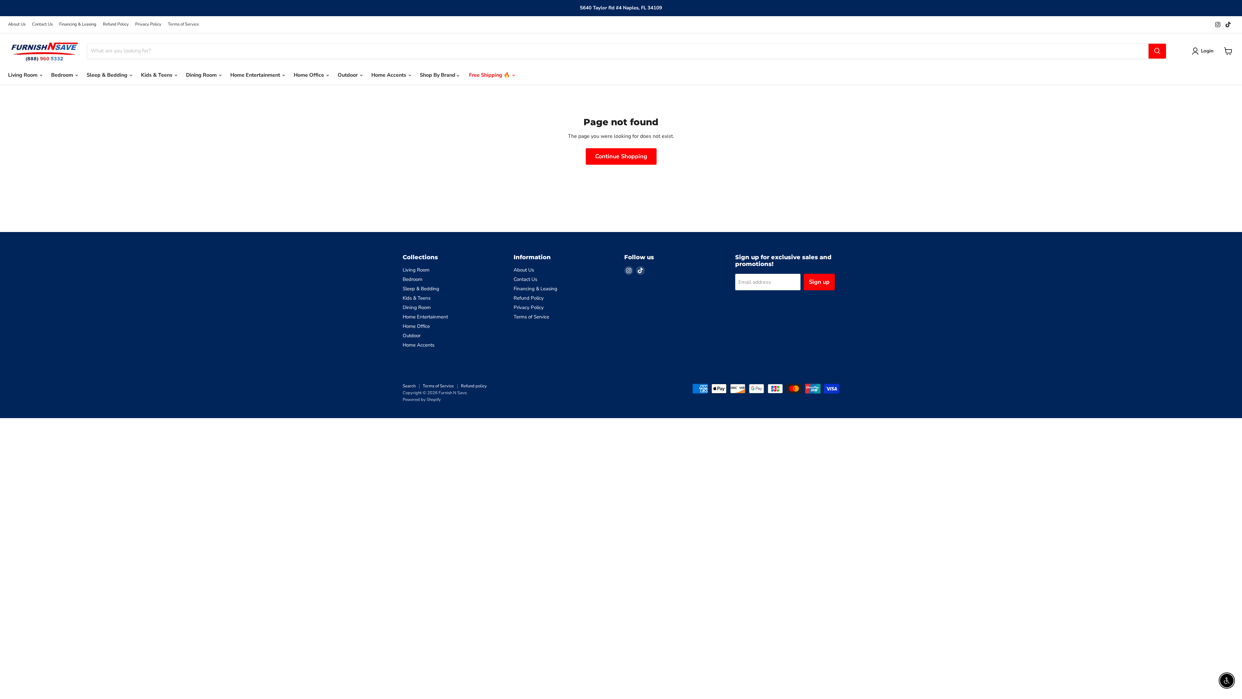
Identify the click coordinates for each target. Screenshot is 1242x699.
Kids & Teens (157, 75)
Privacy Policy (148, 24)
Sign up (819, 282)
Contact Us (42, 24)
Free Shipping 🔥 (490, 75)
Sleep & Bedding (108, 75)
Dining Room (202, 75)
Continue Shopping (621, 156)
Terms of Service (183, 24)
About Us (17, 24)
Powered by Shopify (422, 400)
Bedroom (62, 75)
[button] (1204, 51)
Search (409, 386)
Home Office (309, 75)
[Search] (1157, 51)
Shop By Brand (438, 75)
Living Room (23, 75)
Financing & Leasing (77, 24)
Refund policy (474, 386)
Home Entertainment (255, 75)
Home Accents (389, 75)
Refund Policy (116, 24)
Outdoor (348, 75)
